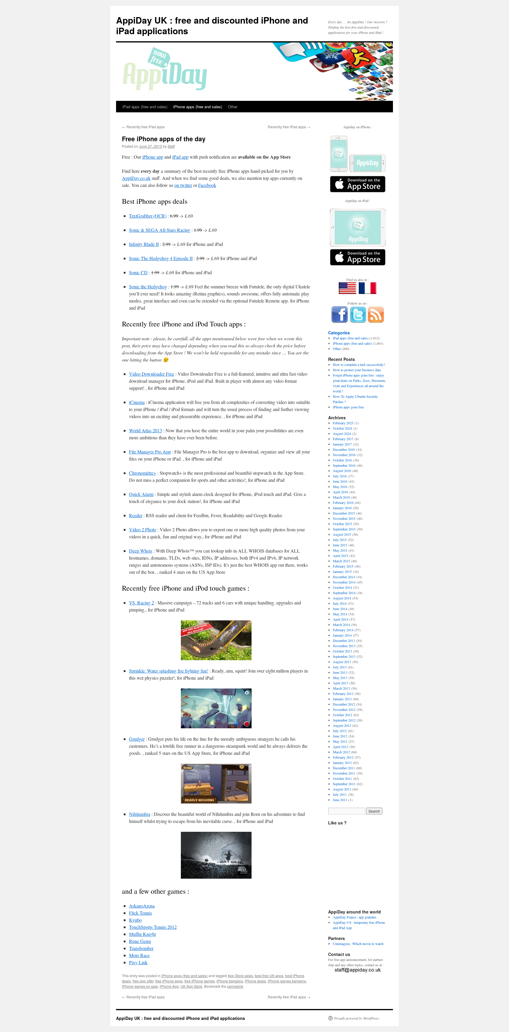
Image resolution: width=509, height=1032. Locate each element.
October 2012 (342, 714)
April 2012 (340, 746)
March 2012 (341, 752)
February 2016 (343, 502)
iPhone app (152, 157)
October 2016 (342, 460)
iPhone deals (255, 980)
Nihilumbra (139, 814)
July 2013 (340, 667)
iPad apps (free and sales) (145, 106)
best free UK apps (269, 975)
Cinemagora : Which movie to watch (358, 943)
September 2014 (344, 592)
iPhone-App (169, 986)
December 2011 (344, 767)
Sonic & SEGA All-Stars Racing (159, 230)
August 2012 (342, 725)
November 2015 (344, 518)
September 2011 (344, 783)
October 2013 (342, 651)
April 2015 (340, 555)
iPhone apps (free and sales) (197, 106)
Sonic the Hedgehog (148, 286)
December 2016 (344, 449)
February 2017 (343, 438)
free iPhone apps (169, 980)
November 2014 (344, 582)
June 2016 (340, 481)
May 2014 (340, 614)
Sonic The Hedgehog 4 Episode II (161, 258)
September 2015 (344, 529)
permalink (235, 986)
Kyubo (135, 920)
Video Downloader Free (151, 374)
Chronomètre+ (142, 473)
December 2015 (344, 513)
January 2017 (342, 444)
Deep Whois (140, 551)
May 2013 (340, 677)
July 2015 (340, 539)
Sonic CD (138, 272)
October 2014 (342, 587)
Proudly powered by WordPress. (357, 1018)
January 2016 (342, 507)
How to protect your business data (357, 369)
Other (232, 106)
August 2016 (342, 470)
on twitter (183, 185)
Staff (171, 146)
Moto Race (139, 955)
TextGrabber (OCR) (147, 216)
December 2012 (344, 704)
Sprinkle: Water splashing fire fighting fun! (168, 671)
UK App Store (191, 986)
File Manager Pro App (150, 451)
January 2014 (342, 635)
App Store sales (240, 975)
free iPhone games (199, 980)
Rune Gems (140, 941)
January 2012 (342, 762)
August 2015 (342, 534)
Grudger (137, 739)
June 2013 (340, 672)
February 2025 (343, 422)
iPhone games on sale (140, 986)
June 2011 (340, 799)
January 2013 (342, 698)
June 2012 (340, 736)
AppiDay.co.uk (136, 178)
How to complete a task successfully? (359, 364)
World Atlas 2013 (145, 430)
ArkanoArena (142, 906)
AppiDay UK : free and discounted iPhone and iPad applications (212, 25)
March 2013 (341, 688)
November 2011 (344, 773)
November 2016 (344, 454)
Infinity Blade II (144, 244)
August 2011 (342, 789)
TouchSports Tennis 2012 (153, 927)
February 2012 (343, 757)
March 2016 (341, 497)
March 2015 (341, 560)
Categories (339, 333)
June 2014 (340, 608)
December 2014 (344, 576)
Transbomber (141, 948)
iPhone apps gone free (348, 407)
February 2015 (343, 566)
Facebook (207, 185)
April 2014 (340, 619)
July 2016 (340, 476)
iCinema (137, 402)
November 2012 (344, 709)
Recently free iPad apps (143, 126)
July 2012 (340, 730)
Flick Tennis (140, 913)
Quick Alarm (141, 494)
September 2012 (344, 720)
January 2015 (342, 571)
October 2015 (342, 523)
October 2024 (342, 428)
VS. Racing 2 (141, 602)
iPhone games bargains (287, 980)
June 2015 (340, 545)
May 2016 (340, 486)
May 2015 (340, 550)
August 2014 (342, 598)
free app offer (143, 980)
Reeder (135, 515)
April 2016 (340, 491)
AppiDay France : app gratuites (354, 917)
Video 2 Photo (142, 529)
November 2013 (344, 645)
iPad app (180, 157)
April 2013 (340, 683)
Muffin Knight (142, 934)
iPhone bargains (230, 980)
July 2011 (340, 794)
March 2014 (341, 624)
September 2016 (344, 465)
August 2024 (342, 433)
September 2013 (344, 656)
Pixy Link (138, 962)
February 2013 (343, 693)
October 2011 (342, 778)
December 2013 (344, 640)
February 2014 (343, 629)
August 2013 (342, 661)
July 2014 (340, 603)
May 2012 (340, 741)
